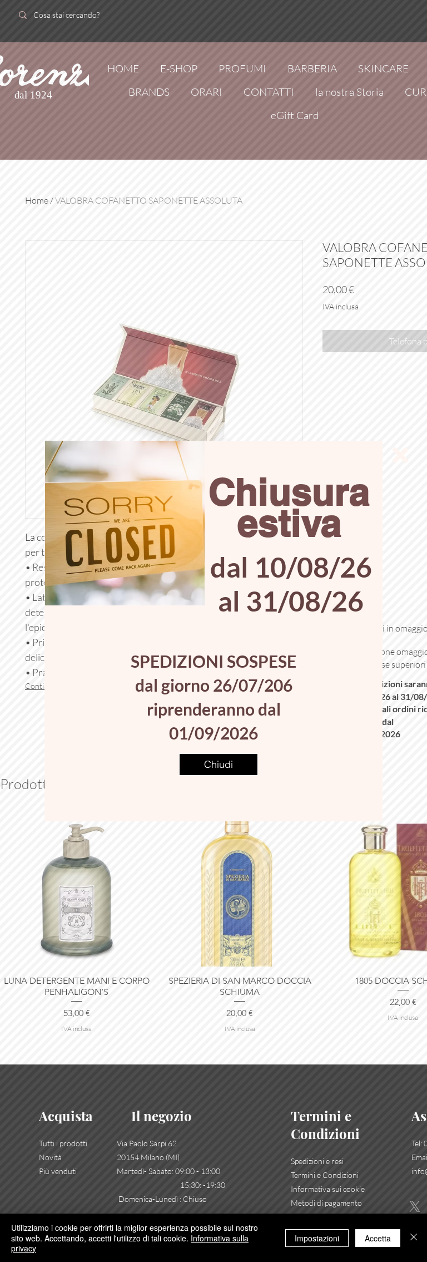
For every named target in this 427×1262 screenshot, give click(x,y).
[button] (400, 455)
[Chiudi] (413, 1237)
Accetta (378, 1238)
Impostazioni (317, 1238)
